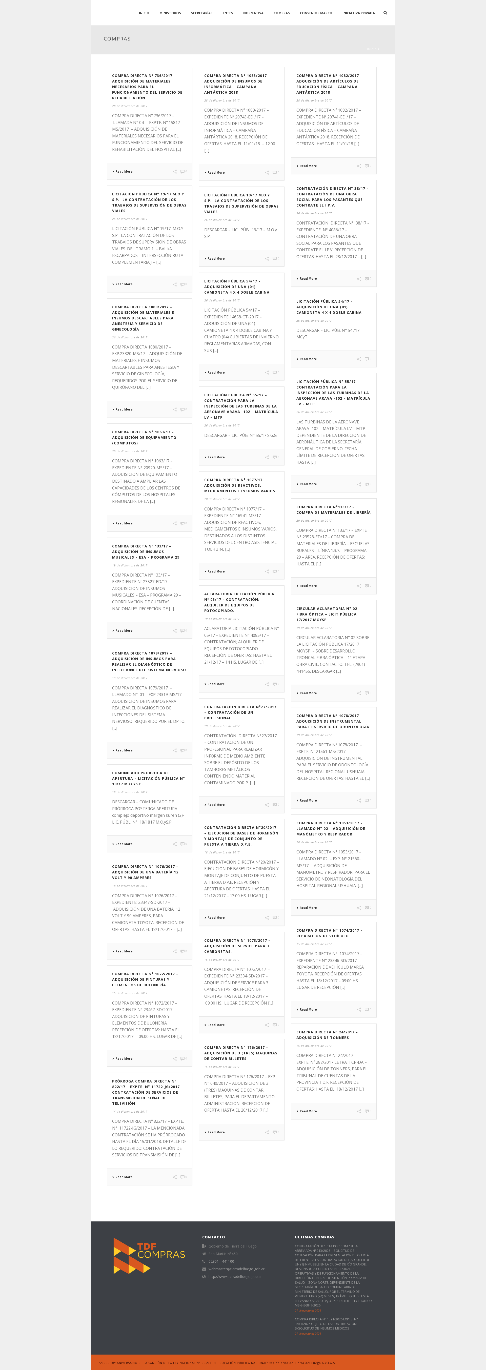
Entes (228, 13)
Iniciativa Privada (358, 13)
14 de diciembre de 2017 (130, 1111)
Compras (282, 13)
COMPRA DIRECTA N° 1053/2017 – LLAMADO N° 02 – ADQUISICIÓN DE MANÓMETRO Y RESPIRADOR (330, 828)
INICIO (144, 13)
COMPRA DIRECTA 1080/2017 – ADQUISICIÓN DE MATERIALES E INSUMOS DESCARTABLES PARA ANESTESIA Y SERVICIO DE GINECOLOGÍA (143, 318)
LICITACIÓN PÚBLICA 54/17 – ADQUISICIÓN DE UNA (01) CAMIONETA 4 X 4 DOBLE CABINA (237, 287)
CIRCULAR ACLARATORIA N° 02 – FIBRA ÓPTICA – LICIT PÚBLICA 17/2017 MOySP (328, 614)
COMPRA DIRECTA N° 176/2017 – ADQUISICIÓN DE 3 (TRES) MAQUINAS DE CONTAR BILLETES (240, 1053)
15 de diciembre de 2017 (314, 944)
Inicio (372, 49)
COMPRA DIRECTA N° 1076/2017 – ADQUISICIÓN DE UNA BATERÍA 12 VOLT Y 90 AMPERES (145, 872)
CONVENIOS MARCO (316, 13)
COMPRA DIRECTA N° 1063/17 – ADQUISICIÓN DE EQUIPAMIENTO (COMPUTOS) (144, 437)
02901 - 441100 (221, 1261)
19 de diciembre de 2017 (130, 565)
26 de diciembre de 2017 (314, 213)
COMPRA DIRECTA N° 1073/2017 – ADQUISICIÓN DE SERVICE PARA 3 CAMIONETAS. (237, 946)
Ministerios (170, 13)
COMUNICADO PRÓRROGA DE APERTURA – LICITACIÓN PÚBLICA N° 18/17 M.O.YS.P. (148, 778)
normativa (253, 13)
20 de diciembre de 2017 (130, 451)
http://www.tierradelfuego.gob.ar (235, 1276)
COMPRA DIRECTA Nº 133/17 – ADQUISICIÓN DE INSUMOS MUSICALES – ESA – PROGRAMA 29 (145, 552)
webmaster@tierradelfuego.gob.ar (237, 1269)
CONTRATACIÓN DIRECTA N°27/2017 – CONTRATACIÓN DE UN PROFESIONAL (240, 712)
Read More (124, 171)
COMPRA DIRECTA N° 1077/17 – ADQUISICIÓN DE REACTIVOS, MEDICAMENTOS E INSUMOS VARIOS (239, 485)
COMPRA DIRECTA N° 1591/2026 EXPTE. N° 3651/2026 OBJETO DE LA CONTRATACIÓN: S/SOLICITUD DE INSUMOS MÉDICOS (326, 1324)
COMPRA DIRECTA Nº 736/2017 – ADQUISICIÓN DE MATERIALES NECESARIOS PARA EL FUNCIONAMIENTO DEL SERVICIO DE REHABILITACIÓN (147, 86)
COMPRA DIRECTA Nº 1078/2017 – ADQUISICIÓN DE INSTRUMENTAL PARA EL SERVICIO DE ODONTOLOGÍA (332, 721)
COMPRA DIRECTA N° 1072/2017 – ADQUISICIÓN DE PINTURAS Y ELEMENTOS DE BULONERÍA (145, 979)
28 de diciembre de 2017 (130, 106)
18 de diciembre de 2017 (130, 792)
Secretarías (202, 13)
